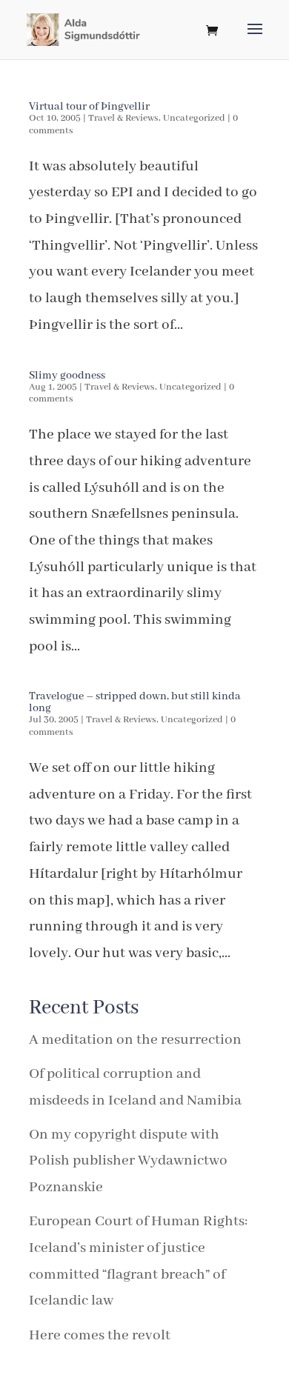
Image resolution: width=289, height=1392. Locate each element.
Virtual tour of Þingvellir (89, 106)
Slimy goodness (67, 375)
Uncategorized (194, 118)
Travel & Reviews (123, 118)
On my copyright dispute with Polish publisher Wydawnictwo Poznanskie (128, 1160)
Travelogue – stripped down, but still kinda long (135, 702)
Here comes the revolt (99, 1335)
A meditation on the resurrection (135, 1039)
